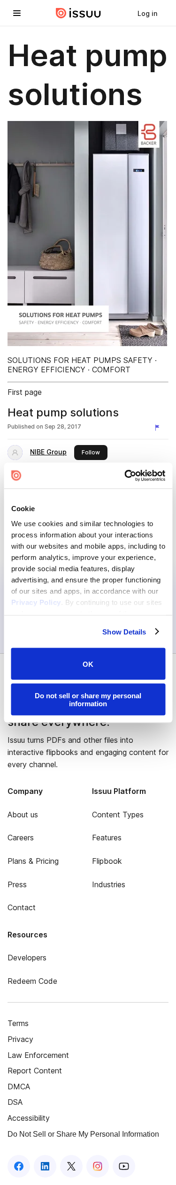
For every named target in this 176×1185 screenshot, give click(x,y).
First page (25, 392)
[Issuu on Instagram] (97, 1166)
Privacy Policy (36, 602)
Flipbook (107, 861)
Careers (21, 837)
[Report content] (159, 427)
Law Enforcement (38, 1055)
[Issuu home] (78, 13)
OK (88, 664)
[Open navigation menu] (17, 13)
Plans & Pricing (33, 861)
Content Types (118, 814)
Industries (108, 884)
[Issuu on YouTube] (124, 1166)
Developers (27, 957)
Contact (22, 907)
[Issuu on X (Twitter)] (71, 1166)
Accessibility (29, 1118)
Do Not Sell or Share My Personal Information (83, 1134)
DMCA (19, 1086)
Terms (18, 1023)
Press (17, 884)
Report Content (35, 1070)
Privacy (20, 1039)
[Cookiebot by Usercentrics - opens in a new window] (125, 475)
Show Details (124, 631)
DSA (15, 1102)
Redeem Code (32, 981)
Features (107, 837)
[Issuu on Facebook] (19, 1166)
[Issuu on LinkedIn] (45, 1166)
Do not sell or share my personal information (88, 699)
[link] (147, 13)
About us (23, 814)
